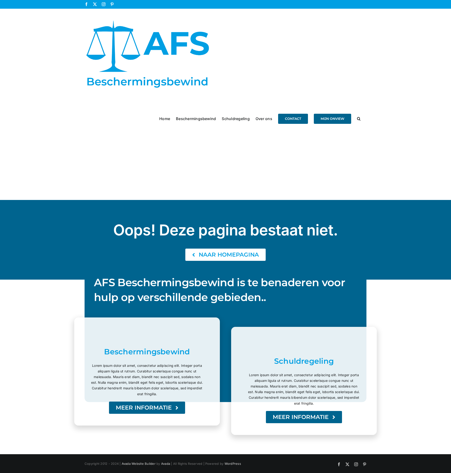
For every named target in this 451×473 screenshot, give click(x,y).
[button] (359, 118)
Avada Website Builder (139, 463)
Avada (165, 463)
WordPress (233, 463)
